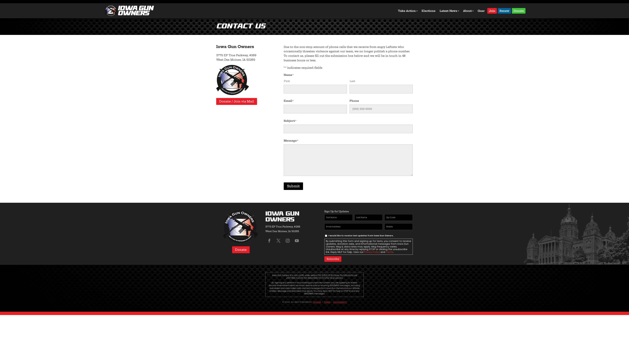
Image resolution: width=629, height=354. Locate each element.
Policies (317, 302)
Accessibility (340, 302)
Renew (504, 10)
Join (492, 10)
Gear (481, 10)
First (287, 81)
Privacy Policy (372, 252)
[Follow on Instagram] (288, 241)
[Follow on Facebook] (269, 241)
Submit (293, 186)
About (467, 10)
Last (352, 81)
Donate (519, 10)
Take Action (407, 10)
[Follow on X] (278, 241)
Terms (389, 252)
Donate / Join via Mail (236, 101)
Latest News (448, 10)
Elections (428, 10)
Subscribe (333, 258)
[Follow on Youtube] (297, 241)
